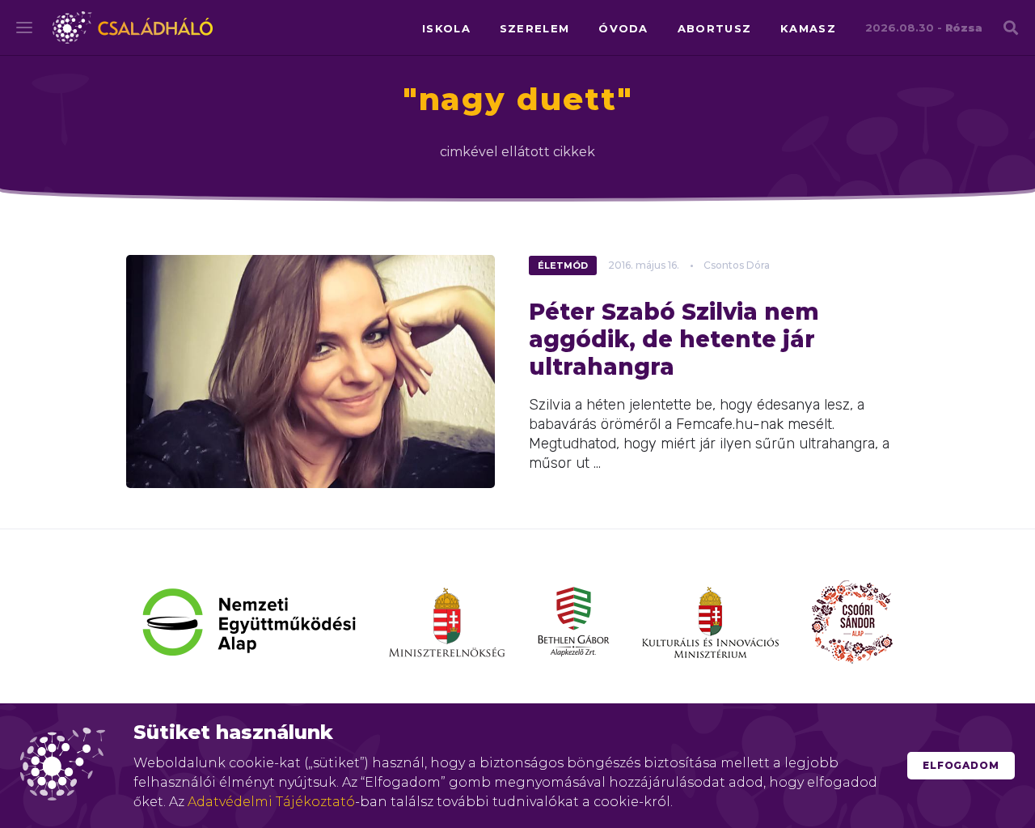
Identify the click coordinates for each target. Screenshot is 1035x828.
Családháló (133, 27)
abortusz (714, 28)
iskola (446, 28)
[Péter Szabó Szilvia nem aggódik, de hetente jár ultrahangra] (310, 371)
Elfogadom (961, 765)
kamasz (808, 28)
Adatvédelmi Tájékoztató (271, 801)
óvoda (623, 28)
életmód (563, 265)
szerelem (534, 28)
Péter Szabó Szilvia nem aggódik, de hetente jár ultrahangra (674, 339)
